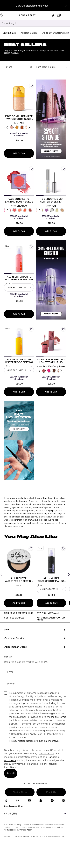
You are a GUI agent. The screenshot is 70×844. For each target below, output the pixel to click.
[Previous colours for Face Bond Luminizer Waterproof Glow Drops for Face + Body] (7, 127)
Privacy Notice (17, 741)
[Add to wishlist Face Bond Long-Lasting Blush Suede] (31, 169)
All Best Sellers (29, 33)
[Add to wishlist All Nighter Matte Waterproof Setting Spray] (31, 247)
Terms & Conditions (12, 836)
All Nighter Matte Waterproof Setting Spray (19, 278)
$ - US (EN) (10, 813)
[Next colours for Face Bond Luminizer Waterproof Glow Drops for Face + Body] (29, 127)
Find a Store (20, 792)
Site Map (26, 836)
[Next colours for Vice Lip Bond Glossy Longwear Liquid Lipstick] (61, 371)
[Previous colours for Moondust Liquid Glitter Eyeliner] (39, 210)
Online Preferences (56, 836)
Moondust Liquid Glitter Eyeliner (51, 200)
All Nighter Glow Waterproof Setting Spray (19, 361)
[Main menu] (66, 15)
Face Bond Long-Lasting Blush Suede (19, 200)
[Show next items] (68, 33)
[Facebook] (52, 800)
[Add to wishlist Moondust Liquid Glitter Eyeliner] (63, 169)
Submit (11, 773)
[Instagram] (18, 800)
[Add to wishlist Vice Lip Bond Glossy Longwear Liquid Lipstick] (63, 329)
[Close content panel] (66, 5)
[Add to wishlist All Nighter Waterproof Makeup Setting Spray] (63, 549)
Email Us (51, 792)
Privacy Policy (26, 830)
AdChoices (8, 830)
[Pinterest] (63, 800)
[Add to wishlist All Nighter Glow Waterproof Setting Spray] (31, 329)
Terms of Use (46, 753)
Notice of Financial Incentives (43, 741)
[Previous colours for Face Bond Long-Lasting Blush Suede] (7, 210)
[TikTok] (6, 800)
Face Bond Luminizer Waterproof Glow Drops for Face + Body (19, 117)
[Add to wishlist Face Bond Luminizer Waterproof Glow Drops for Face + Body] (31, 86)
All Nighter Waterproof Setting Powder (19, 579)
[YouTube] (29, 800)
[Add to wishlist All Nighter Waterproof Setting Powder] (31, 549)
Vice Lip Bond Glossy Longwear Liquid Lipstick (51, 361)
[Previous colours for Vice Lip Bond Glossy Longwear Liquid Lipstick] (39, 371)
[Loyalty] (53, 15)
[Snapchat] (41, 800)
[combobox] (31, 23)
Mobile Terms (58, 717)
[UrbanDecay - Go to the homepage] (27, 15)
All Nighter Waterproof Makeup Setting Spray (51, 579)
